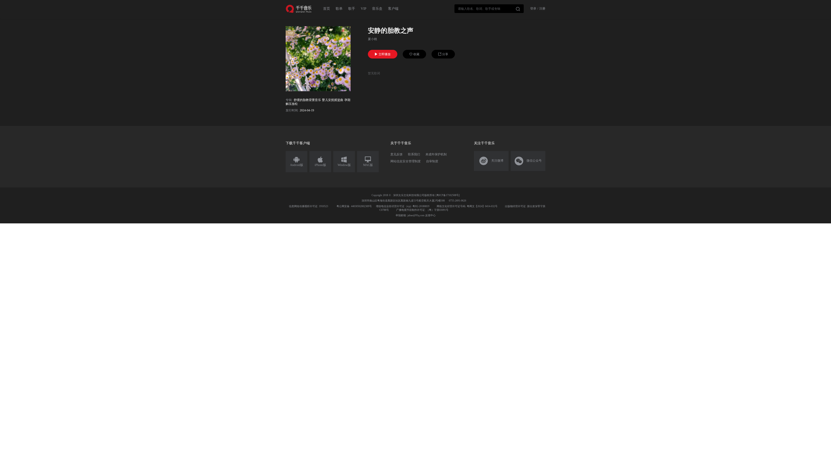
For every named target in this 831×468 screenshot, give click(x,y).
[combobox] (489, 8)
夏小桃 (372, 39)
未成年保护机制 (436, 154)
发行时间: (292, 110)
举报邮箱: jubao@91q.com (410, 215)
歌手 (351, 8)
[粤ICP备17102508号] (448, 195)
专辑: (289, 100)
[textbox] (489, 8)
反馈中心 (430, 215)
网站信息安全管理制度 (405, 161)
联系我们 (414, 154)
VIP (363, 8)
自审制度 (432, 161)
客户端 (393, 8)
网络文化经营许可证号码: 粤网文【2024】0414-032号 (467, 206)
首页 (326, 8)
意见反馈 (396, 154)
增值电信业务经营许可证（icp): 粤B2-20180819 (402, 206)
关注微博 (491, 161)
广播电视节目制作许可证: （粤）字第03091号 (422, 209)
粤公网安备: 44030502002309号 (354, 206)
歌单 (339, 8)
